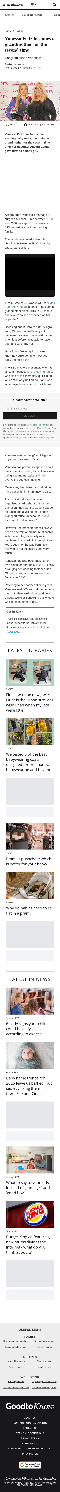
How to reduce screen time (15, 1341)
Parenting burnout (16, 1381)
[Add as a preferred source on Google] (30, 1465)
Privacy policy (30, 1438)
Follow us (32, 124)
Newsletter (49, 124)
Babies (20, 31)
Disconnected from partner (44, 1387)
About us (30, 1417)
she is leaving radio (39, 371)
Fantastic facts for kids (16, 1347)
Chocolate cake (44, 1361)
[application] (30, 271)
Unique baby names (32, 14)
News (39, 67)
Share (12, 124)
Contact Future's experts (30, 1423)
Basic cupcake (16, 1367)
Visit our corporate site (45, 1479)
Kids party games (44, 1347)
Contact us (30, 1428)
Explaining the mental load (44, 1381)
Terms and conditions (30, 1433)
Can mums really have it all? (16, 1387)
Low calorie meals (44, 1367)
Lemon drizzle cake (16, 1361)
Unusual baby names (44, 1341)
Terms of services (41, 425)
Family (8, 31)
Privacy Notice (44, 428)
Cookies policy (30, 1443)
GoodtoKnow (16, 64)
